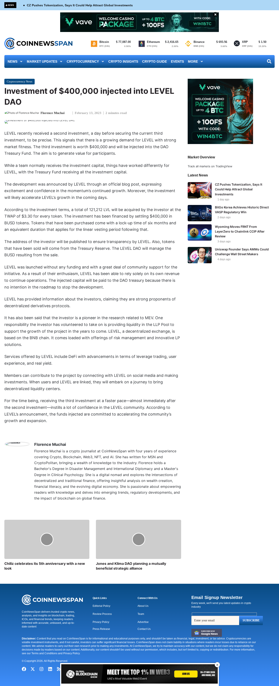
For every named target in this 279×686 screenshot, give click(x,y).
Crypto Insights (123, 61)
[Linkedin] (50, 669)
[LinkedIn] (42, 506)
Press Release (101, 629)
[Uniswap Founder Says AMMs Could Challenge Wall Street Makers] (200, 255)
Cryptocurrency (83, 61)
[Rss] (59, 669)
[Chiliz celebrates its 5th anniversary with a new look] (46, 539)
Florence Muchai (53, 113)
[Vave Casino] (139, 22)
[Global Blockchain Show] (139, 674)
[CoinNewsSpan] (38, 43)
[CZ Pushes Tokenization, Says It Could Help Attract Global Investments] (200, 190)
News (12, 61)
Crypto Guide (154, 61)
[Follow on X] (70, 113)
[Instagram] (41, 669)
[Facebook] (24, 669)
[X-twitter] (33, 669)
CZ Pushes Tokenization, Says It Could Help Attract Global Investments (80, 5)
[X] (36, 506)
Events (177, 61)
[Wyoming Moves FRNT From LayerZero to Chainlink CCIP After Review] (200, 232)
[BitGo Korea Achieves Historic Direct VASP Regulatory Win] (200, 213)
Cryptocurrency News (19, 81)
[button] (100, 598)
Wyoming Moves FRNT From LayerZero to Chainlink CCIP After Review (240, 231)
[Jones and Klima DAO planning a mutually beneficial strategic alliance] (138, 539)
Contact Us (144, 629)
